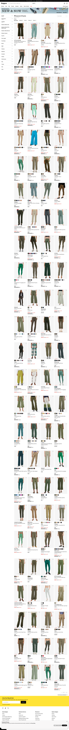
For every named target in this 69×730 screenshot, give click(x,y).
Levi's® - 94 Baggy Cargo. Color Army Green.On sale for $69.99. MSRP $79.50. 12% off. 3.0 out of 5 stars (20, 570)
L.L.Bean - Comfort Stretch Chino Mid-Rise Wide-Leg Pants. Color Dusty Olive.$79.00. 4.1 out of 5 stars (60, 408)
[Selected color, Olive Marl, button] (42, 121)
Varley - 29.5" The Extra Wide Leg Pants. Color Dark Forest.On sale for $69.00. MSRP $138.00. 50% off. (60, 221)
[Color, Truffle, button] (49, 413)
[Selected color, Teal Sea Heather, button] (15, 495)
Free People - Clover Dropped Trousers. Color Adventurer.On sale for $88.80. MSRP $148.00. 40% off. (47, 381)
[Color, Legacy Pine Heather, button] (48, 67)
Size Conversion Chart (39, 713)
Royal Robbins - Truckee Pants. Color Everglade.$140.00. (34, 570)
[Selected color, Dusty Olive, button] (55, 40)
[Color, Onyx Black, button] (16, 629)
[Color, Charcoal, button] (18, 174)
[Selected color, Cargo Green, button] (42, 147)
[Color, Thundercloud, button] (16, 67)
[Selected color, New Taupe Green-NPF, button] (55, 67)
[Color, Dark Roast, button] (22, 67)
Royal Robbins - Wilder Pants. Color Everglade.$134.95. (47, 301)
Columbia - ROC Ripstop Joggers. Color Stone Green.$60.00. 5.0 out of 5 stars (20, 194)
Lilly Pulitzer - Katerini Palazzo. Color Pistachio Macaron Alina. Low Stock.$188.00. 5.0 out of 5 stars (34, 88)
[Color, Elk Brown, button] (18, 629)
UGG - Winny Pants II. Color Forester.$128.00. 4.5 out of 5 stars (34, 650)
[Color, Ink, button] (30, 656)
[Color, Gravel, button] (16, 147)
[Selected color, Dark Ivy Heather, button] (15, 468)
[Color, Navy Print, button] (49, 280)
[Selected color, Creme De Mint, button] (42, 603)
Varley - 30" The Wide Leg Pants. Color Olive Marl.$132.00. (47, 115)
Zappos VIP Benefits (5, 719)
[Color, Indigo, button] (56, 387)
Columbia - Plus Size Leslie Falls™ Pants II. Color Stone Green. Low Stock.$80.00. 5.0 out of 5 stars (60, 650)
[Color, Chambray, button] (21, 682)
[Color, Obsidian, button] (43, 360)
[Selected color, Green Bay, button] (28, 682)
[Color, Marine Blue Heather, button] (16, 495)
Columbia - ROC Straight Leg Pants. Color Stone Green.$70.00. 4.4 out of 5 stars (34, 168)
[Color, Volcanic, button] (16, 387)
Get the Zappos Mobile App (7, 716)
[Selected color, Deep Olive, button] (15, 682)
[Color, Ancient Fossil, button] (56, 174)
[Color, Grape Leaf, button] (21, 147)
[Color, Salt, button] (31, 227)
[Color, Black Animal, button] (62, 280)
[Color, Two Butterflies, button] (61, 280)
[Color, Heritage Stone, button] (58, 413)
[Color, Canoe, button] (56, 522)
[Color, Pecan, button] (16, 441)
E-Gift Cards (37, 719)
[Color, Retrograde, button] (48, 413)
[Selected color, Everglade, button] (42, 307)
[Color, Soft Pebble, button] (19, 334)
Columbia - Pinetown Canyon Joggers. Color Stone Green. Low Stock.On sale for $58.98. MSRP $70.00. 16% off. (47, 544)
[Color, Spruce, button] (16, 174)
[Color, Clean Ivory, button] (45, 40)
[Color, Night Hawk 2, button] (30, 387)
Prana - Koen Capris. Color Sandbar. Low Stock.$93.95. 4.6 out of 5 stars (60, 141)
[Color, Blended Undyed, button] (30, 495)
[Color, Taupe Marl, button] (45, 121)
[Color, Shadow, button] (31, 468)
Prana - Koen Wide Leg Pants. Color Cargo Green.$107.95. (60, 436)
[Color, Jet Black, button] (30, 576)
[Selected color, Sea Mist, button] (28, 387)
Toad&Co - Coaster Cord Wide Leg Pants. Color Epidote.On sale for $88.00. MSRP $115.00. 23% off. (60, 490)
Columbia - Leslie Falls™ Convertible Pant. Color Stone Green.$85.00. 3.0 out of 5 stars (60, 516)
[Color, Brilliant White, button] (45, 360)
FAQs (20, 713)
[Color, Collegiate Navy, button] (58, 174)
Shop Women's (59, 12)
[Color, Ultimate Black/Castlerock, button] (31, 253)
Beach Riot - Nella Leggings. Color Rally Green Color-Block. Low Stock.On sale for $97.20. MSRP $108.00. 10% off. (20, 544)
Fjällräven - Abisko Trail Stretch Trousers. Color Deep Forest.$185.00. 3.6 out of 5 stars (34, 275)
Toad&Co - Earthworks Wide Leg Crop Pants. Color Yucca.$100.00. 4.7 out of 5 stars (34, 221)
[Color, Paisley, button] (56, 280)
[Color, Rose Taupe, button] (16, 576)
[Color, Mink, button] (19, 413)
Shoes (53, 719)
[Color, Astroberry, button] (30, 200)
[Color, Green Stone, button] (46, 522)
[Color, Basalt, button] (31, 67)
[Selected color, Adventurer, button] (42, 174)
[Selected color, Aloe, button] (42, 40)
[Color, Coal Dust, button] (18, 682)
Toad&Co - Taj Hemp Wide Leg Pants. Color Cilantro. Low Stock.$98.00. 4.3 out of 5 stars (34, 436)
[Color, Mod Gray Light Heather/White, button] (43, 576)
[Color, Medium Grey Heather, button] (49, 522)
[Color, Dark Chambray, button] (16, 682)
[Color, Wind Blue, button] (21, 360)
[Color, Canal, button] (34, 227)
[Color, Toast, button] (59, 549)
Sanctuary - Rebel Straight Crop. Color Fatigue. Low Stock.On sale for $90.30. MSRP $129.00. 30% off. (20, 650)
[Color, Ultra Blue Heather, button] (45, 67)
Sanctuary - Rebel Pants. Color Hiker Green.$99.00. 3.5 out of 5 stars (47, 354)
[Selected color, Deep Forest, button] (28, 280)
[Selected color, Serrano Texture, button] (42, 280)
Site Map (36, 716)
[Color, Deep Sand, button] (22, 682)
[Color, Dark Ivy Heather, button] (43, 67)
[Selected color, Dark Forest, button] (55, 227)
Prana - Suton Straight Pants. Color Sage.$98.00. (47, 247)
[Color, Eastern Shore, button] (19, 629)
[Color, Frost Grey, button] (58, 67)
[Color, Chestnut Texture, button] (43, 280)
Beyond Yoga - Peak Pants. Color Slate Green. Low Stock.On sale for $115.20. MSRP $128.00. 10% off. (47, 221)
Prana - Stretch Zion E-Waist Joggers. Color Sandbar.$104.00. (34, 462)
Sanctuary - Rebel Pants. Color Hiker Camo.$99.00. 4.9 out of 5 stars (20, 247)
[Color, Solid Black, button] (43, 682)
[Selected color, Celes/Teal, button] (28, 200)
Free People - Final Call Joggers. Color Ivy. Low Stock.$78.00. (47, 490)
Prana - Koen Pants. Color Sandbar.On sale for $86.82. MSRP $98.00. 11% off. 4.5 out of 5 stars (20, 141)
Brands (53, 713)
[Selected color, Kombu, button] (15, 334)
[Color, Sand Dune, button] (31, 682)
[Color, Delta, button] (30, 174)
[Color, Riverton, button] (21, 629)
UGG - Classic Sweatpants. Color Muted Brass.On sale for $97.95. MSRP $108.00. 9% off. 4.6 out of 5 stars (47, 516)
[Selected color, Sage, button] (42, 253)
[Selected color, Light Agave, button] (55, 603)
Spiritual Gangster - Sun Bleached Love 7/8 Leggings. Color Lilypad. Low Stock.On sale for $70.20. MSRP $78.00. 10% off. (60, 381)
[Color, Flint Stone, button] (56, 40)
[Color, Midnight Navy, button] (46, 495)
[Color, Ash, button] (33, 441)
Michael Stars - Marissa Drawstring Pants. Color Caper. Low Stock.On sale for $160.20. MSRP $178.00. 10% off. (34, 597)
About (3, 713)
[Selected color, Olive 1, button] (55, 549)
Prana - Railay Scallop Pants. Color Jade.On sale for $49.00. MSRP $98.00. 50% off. (47, 677)
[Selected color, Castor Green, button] (42, 200)
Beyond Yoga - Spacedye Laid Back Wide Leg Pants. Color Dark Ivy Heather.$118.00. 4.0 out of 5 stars (20, 462)
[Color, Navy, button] (61, 549)
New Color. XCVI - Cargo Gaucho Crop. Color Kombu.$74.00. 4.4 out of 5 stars (20, 408)
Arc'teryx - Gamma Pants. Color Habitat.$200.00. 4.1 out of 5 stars (60, 88)
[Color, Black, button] (18, 67)
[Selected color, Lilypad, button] (55, 387)
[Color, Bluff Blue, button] (18, 121)
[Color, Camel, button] (45, 227)
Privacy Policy (33, 723)
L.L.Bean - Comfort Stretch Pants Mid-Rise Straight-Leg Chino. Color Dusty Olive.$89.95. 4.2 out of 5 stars (47, 436)
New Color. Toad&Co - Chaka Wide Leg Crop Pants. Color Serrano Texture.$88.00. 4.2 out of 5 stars (47, 275)
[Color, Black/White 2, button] (45, 576)
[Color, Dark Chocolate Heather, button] (16, 468)
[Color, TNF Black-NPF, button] (61, 67)
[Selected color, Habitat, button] (55, 94)
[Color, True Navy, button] (36, 441)
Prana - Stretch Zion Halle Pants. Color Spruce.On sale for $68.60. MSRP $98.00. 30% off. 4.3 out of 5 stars (20, 62)
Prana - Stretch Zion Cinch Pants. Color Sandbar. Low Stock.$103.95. (60, 623)
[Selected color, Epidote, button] (55, 495)
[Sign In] (64, 3)
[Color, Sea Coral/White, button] (58, 468)
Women (29, 20)
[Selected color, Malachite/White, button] (15, 280)
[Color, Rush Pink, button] (16, 280)
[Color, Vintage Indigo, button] (56, 682)
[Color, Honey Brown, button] (56, 495)
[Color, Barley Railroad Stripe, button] (34, 441)
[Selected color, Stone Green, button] (28, 174)
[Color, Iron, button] (31, 174)
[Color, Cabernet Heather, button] (46, 67)
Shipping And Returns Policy (23, 718)
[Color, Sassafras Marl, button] (22, 360)
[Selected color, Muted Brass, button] (42, 522)
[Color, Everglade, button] (18, 441)
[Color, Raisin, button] (30, 227)
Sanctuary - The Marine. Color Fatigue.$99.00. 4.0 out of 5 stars (60, 328)
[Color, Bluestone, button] (22, 334)
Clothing (20, 20)
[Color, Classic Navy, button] (56, 413)
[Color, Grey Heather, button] (45, 522)
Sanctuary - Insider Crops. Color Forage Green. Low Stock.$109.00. (20, 88)
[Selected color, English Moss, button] (42, 94)
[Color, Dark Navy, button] (30, 280)
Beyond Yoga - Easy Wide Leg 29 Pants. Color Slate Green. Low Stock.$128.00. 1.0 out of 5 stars (60, 354)
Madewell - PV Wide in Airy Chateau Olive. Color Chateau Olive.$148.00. (47, 462)
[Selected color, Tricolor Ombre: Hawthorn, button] (42, 413)
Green (34, 20)
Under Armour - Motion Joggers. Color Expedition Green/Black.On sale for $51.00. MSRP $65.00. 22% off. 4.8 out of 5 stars (34, 247)
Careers (3, 715)
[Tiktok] (5, 708)
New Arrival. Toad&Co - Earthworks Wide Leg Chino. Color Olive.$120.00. (34, 623)
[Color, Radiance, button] (43, 413)
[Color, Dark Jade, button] (56, 94)
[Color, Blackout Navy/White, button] (33, 253)
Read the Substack (39, 0)
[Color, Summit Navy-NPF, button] (56, 67)
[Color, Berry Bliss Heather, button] (49, 67)
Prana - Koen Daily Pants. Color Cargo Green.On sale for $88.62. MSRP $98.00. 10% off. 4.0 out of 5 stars (47, 141)
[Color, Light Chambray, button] (19, 682)
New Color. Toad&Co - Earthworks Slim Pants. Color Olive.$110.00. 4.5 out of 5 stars (34, 328)
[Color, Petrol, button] (56, 549)
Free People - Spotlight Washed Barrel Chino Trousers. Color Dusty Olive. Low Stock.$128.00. (60, 34)
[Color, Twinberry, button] (18, 413)
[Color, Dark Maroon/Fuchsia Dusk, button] (34, 253)
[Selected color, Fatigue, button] (55, 334)
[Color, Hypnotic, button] (16, 334)
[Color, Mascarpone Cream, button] (56, 603)
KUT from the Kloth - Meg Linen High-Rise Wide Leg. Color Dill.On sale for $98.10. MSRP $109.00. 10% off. (60, 570)
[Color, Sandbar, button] (19, 67)
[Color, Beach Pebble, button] (45, 253)
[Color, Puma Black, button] (43, 603)
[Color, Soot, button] (33, 227)
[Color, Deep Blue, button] (43, 307)
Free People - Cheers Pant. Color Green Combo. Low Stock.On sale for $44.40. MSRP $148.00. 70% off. (34, 354)
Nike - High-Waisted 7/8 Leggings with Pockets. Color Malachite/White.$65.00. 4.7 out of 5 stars (20, 275)
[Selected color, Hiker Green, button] (42, 360)
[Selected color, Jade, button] (15, 174)
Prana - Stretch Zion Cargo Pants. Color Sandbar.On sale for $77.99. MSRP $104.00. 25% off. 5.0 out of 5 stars (20, 115)
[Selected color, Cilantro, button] (28, 441)
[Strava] (8, 708)
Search (33, 3)
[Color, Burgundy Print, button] (48, 280)
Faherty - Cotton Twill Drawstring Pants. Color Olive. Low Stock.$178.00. (34, 544)
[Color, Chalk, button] (16, 656)
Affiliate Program (38, 715)
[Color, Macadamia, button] (30, 603)
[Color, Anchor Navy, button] (46, 413)
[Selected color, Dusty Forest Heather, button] (42, 67)
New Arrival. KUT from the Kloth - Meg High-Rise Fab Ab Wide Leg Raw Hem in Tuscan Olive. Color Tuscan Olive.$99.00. (20, 34)
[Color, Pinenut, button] (61, 413)
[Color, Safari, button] (18, 576)
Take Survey (37, 718)
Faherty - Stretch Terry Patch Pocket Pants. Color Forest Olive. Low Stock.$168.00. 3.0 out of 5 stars (20, 623)
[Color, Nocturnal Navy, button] (56, 360)
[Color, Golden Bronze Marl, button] (56, 227)
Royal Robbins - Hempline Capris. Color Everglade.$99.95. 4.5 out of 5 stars (34, 490)
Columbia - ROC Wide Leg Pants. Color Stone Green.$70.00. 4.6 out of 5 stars (47, 623)
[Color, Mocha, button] (21, 121)
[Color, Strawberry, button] (48, 522)
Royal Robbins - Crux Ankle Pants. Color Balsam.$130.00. (20, 436)
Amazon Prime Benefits (6, 718)
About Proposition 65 (22, 719)
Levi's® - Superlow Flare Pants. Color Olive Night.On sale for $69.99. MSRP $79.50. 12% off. (34, 408)
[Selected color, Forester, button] (28, 656)
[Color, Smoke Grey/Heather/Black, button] (18, 280)
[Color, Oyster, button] (19, 441)
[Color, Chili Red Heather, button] (43, 656)
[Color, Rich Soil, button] (56, 334)
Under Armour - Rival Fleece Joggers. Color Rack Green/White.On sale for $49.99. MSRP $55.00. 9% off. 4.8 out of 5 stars (47, 570)
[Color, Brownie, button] (43, 40)
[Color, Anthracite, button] (58, 549)
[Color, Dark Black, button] (45, 441)
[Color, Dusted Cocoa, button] (43, 174)
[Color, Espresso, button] (30, 682)
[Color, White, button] (30, 307)
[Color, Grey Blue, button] (33, 67)
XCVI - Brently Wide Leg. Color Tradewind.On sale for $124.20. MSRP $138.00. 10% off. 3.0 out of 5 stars (60, 301)
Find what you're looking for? (62, 694)
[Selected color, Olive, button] (55, 280)
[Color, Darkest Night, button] (19, 468)
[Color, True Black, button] (59, 360)
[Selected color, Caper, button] (28, 603)
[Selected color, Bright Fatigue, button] (15, 387)
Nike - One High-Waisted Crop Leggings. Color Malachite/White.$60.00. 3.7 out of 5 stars (60, 462)
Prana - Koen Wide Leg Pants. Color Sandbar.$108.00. (34, 62)
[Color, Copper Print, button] (36, 227)
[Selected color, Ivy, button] (42, 495)
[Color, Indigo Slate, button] (59, 413)
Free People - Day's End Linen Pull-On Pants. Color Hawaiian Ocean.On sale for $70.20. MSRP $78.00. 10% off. (34, 141)
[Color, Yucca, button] (36, 334)
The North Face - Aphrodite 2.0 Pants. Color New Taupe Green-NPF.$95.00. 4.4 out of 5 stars (60, 115)
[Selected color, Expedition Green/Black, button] (28, 253)
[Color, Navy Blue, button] (45, 200)
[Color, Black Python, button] (59, 280)
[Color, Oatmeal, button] (31, 441)
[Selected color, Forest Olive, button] (15, 629)
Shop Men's (65, 12)
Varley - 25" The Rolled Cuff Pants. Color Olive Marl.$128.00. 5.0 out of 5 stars (20, 354)
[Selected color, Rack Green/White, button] (42, 576)
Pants (25, 20)
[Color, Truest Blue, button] (31, 387)
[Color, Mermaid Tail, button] (21, 334)
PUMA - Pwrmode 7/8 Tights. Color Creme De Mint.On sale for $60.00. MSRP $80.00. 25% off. (47, 597)
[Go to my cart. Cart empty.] (67, 3)
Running (53, 718)
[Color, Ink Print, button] (46, 280)
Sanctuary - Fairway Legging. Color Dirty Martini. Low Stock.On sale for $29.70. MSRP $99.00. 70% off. (60, 194)
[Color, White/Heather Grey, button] (45, 495)
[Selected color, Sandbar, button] (28, 67)
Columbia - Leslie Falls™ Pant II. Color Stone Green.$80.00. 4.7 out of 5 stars (60, 168)
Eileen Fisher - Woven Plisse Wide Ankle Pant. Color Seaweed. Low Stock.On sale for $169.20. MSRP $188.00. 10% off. (47, 328)
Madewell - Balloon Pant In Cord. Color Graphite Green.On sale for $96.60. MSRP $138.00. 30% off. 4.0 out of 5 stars (20, 301)
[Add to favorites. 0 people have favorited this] (26, 23)
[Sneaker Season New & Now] (34, 10)
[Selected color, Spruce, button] (15, 67)
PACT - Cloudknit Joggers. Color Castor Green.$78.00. (47, 194)
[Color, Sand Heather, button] (43, 522)
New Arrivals (54, 716)
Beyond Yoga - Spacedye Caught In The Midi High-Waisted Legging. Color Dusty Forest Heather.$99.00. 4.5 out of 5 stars (47, 62)
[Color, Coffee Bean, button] (46, 121)
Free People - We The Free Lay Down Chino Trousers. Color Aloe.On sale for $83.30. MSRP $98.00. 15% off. (47, 34)
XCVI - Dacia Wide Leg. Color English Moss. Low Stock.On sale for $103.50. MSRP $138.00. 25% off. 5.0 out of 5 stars (47, 88)
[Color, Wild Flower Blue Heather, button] (18, 495)
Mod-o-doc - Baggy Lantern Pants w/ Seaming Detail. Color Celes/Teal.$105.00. (34, 194)
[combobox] (20, 3)
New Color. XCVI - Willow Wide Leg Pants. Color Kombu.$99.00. (20, 328)
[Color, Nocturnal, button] (18, 200)
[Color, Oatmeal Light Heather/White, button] (46, 576)
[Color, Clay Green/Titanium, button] (36, 253)
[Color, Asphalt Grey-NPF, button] (59, 67)
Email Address (5, 702)
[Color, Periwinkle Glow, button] (62, 67)
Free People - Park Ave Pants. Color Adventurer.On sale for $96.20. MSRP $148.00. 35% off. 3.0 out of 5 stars (47, 168)
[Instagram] (3, 708)
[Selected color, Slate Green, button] (42, 227)
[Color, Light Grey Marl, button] (43, 121)
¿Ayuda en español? (22, 716)
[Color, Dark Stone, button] (45, 629)
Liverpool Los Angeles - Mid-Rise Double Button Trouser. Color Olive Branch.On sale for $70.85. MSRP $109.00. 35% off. (20, 516)
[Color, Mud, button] (21, 67)
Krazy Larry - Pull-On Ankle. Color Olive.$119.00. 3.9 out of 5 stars (60, 275)
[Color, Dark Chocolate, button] (58, 360)
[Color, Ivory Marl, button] (48, 121)
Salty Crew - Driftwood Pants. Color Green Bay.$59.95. (34, 677)
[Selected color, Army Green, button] (15, 576)
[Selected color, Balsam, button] (15, 441)
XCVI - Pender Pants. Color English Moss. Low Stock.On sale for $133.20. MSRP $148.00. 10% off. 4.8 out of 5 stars (34, 301)
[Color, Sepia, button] (43, 94)
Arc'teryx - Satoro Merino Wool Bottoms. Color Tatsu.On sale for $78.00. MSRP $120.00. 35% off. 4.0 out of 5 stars (60, 247)
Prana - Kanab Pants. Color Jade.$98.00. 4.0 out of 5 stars (20, 168)
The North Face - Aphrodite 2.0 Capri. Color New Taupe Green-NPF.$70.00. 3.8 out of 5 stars (60, 62)
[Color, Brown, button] (58, 280)
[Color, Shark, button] (33, 174)
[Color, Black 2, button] (59, 94)
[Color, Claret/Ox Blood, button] (30, 253)
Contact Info (21, 715)
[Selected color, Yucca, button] (28, 227)
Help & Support (65, 6)
